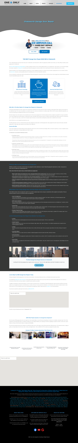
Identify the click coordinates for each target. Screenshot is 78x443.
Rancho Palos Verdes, (17, 403)
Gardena (39, 399)
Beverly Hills (65, 397)
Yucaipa (45, 405)
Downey (18, 399)
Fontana (36, 399)
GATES (37, 3)
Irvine (65, 399)
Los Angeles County (59, 405)
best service (13, 71)
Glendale (42, 399)
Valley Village (61, 404)
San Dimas (60, 403)
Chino (46, 398)
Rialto (25, 403)
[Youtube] (39, 430)
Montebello (49, 400)
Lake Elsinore (20, 400)
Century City (32, 398)
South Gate (29, 404)
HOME (25, 3)
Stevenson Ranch (24, 404)
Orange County (65, 405)
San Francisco (53, 406)
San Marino (42, 403)
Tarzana (36, 404)
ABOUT (31, 3)
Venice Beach (65, 404)
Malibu (37, 400)
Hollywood (50, 399)
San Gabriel (38, 403)
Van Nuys (57, 404)
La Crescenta (15, 400)
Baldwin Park (50, 397)
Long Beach (31, 400)
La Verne (27, 400)
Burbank (14, 398)
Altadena (40, 397)
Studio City (33, 404)
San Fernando (64, 403)
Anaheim (43, 397)
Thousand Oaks (44, 404)
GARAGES (51, 3)
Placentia (23, 406)
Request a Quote (39, 265)
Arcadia (46, 397)
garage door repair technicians (20, 279)
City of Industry (54, 398)
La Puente (23, 400)
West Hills (24, 405)
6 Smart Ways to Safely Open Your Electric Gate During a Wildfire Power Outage (63, 348)
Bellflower (56, 397)
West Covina (20, 405)
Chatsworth (39, 398)
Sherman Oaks (15, 404)
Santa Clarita (51, 403)
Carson (29, 398)
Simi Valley (19, 404)
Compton (61, 398)
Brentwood (11, 398)
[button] (70, 3)
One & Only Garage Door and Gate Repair (17, 66)
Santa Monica (56, 403)
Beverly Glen (60, 397)
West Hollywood (28, 405)
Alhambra (37, 397)
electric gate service (29, 397)
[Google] (42, 430)
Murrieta (61, 400)
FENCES (43, 3)
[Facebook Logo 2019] (35, 430)
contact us (49, 286)
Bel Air (53, 397)
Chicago (49, 406)
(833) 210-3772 (31, 288)
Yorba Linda (42, 405)
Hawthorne (54, 399)
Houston (62, 406)
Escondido (33, 399)
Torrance (49, 404)
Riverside (27, 403)
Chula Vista (49, 398)
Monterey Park (54, 400)
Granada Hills (46, 399)
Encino (23, 399)
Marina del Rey (41, 400)
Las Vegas (46, 406)
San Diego (34, 403)
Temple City (40, 404)
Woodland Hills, (37, 405)
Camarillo (21, 398)
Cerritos (36, 398)
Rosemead (31, 403)
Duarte (21, 399)
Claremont (58, 398)
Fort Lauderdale (58, 406)
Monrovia (58, 400)
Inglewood (57, 399)
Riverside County (15, 406)
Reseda (11, 406)
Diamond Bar (14, 399)
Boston (66, 406)
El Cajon (29, 399)
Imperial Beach (62, 399)
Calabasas (18, 398)
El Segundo (26, 399)
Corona (65, 398)
